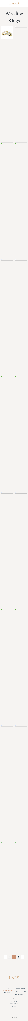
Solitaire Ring (7, 992)
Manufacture (14, 1003)
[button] (25, 2)
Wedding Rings (7, 990)
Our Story (14, 1001)
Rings (7, 988)
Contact (14, 1006)
